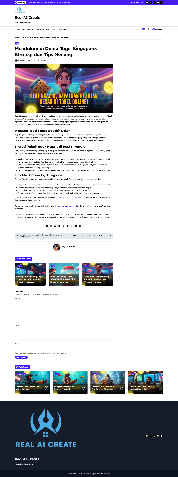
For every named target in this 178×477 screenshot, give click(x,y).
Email (17, 334)
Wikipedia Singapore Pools (68, 197)
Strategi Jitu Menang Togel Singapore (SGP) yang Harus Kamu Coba (30, 279)
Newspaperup (94, 474)
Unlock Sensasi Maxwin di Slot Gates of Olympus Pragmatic (103, 389)
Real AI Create (27, 17)
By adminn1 (21, 60)
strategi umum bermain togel (66, 206)
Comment (19, 298)
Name (17, 325)
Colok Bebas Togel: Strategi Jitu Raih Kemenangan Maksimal (97, 279)
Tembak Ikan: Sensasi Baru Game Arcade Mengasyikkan (28, 389)
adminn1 (70, 246)
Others (54, 29)
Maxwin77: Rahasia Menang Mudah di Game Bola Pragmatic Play (142, 389)
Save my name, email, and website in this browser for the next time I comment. (42, 353)
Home (18, 29)
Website (17, 344)
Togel (47, 29)
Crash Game (62, 29)
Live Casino (40, 29)
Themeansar (105, 474)
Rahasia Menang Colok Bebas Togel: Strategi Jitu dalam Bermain (62, 279)
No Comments (42, 60)
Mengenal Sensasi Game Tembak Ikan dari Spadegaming (64, 389)
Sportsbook (30, 29)
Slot (23, 29)
